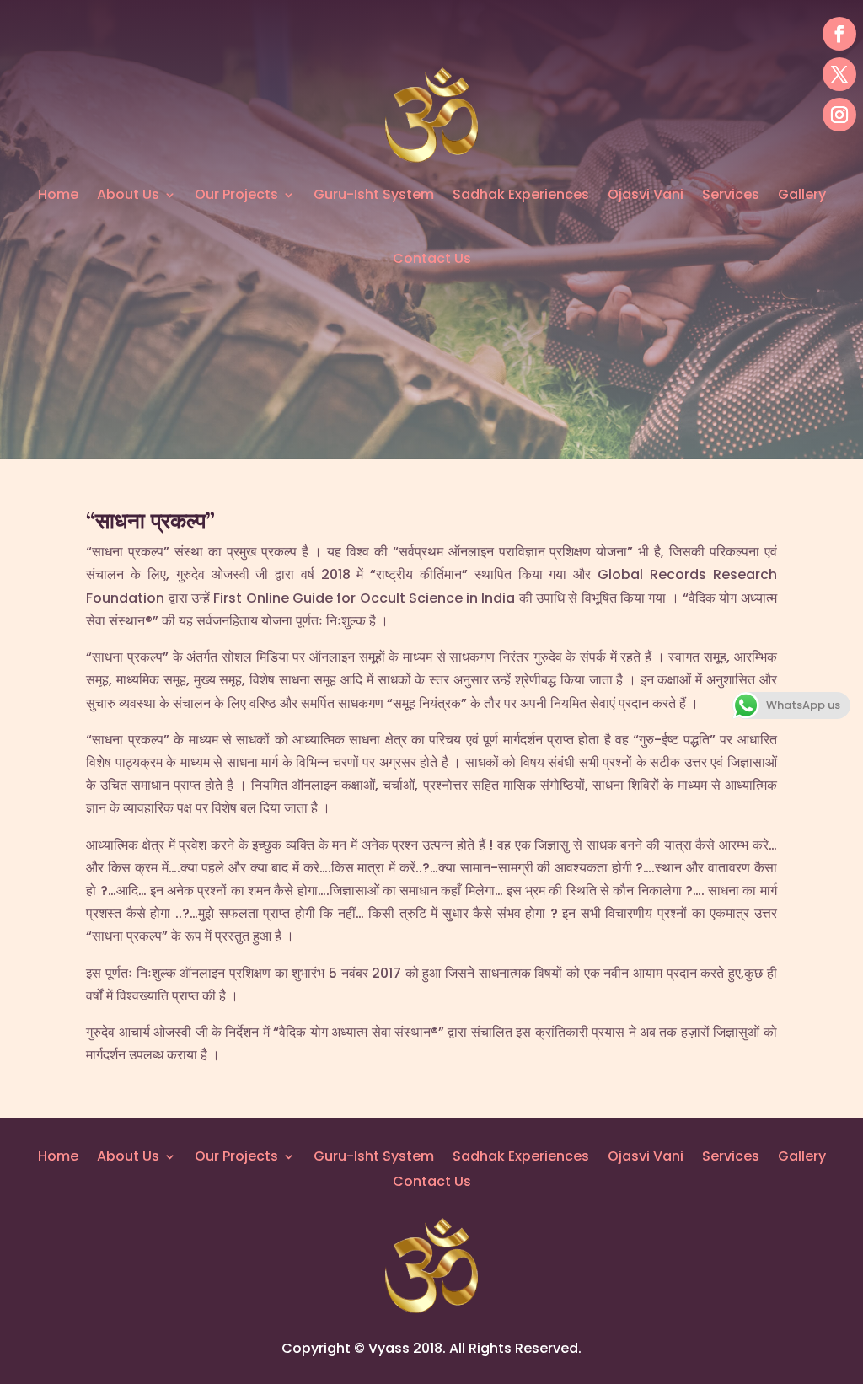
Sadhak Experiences (521, 194)
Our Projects (236, 194)
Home (58, 194)
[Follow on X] (839, 74)
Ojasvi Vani (645, 194)
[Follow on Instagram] (839, 114)
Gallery (802, 194)
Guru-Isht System (374, 194)
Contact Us (432, 258)
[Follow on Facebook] (839, 34)
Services (730, 194)
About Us (128, 194)
